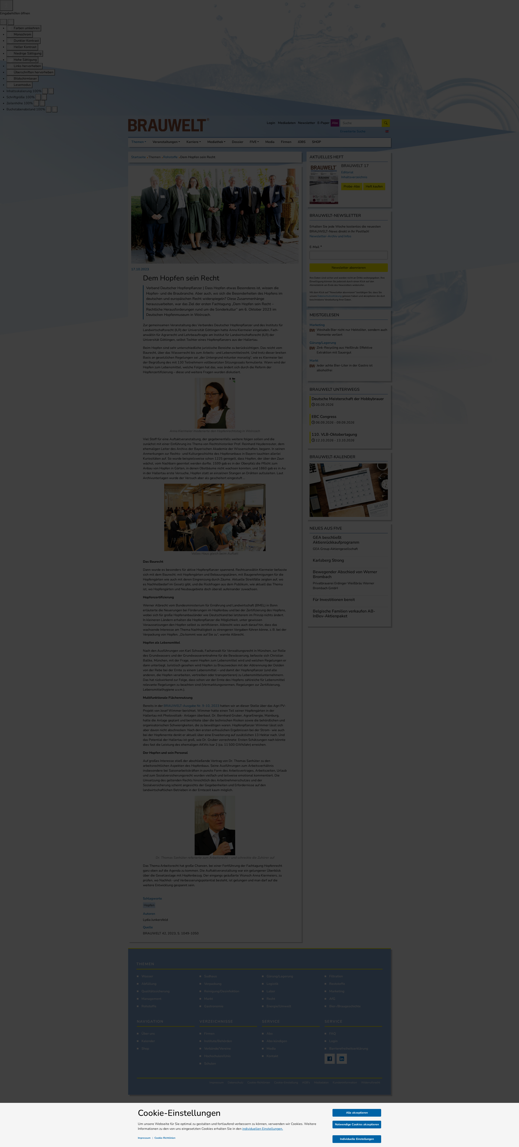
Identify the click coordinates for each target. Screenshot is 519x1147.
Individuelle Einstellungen (357, 1139)
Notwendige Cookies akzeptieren (357, 1124)
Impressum (144, 1138)
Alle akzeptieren (357, 1113)
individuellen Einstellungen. (262, 1129)
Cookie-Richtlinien (164, 1138)
